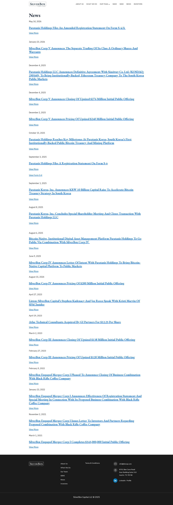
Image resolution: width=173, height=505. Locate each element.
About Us (79, 4)
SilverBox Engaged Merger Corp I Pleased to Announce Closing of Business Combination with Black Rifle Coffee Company (84, 376)
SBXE (122, 4)
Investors (138, 4)
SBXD (115, 4)
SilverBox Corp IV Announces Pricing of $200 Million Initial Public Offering (76, 283)
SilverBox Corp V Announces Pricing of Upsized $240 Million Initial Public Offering (81, 119)
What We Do (91, 4)
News (128, 4)
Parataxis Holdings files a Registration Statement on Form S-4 (68, 163)
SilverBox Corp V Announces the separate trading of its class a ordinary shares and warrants (83, 50)
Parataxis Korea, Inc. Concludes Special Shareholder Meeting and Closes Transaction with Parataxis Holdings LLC (85, 215)
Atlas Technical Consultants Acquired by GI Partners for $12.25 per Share (75, 322)
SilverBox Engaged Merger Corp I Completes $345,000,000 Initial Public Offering (79, 442)
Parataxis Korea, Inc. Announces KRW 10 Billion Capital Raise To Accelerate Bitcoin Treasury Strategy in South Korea (81, 191)
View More (33, 33)
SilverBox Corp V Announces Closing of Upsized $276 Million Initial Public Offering (81, 99)
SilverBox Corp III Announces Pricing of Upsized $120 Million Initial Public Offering (82, 357)
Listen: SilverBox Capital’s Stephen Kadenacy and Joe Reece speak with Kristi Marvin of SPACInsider (84, 302)
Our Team (104, 4)
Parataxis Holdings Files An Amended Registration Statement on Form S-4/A (77, 28)
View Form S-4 (35, 175)
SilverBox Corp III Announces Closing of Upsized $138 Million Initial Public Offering (82, 340)
